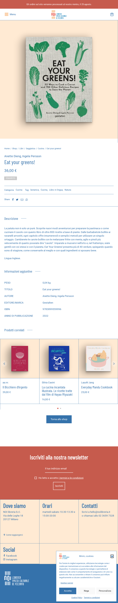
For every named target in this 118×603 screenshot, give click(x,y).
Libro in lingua (56, 190)
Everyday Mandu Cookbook (97, 387)
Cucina (41, 148)
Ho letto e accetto (60, 478)
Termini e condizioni (92, 597)
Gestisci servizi (67, 583)
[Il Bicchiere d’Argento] (19, 358)
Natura (68, 190)
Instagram (11, 559)
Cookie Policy (76, 597)
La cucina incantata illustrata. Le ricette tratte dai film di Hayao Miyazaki (57, 390)
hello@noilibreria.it (100, 511)
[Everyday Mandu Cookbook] (98, 358)
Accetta (68, 591)
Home (7, 148)
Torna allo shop (59, 419)
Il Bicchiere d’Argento (15, 387)
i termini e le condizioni (71, 478)
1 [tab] (57, 408)
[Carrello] (112, 14)
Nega (86, 591)
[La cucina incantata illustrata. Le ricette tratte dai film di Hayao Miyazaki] (59, 358)
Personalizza (105, 591)
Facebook (11, 555)
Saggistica (30, 148)
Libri (21, 148)
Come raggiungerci (14, 535)
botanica (35, 190)
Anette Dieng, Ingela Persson (22, 156)
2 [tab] (60, 408)
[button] (112, 556)
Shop (14, 148)
